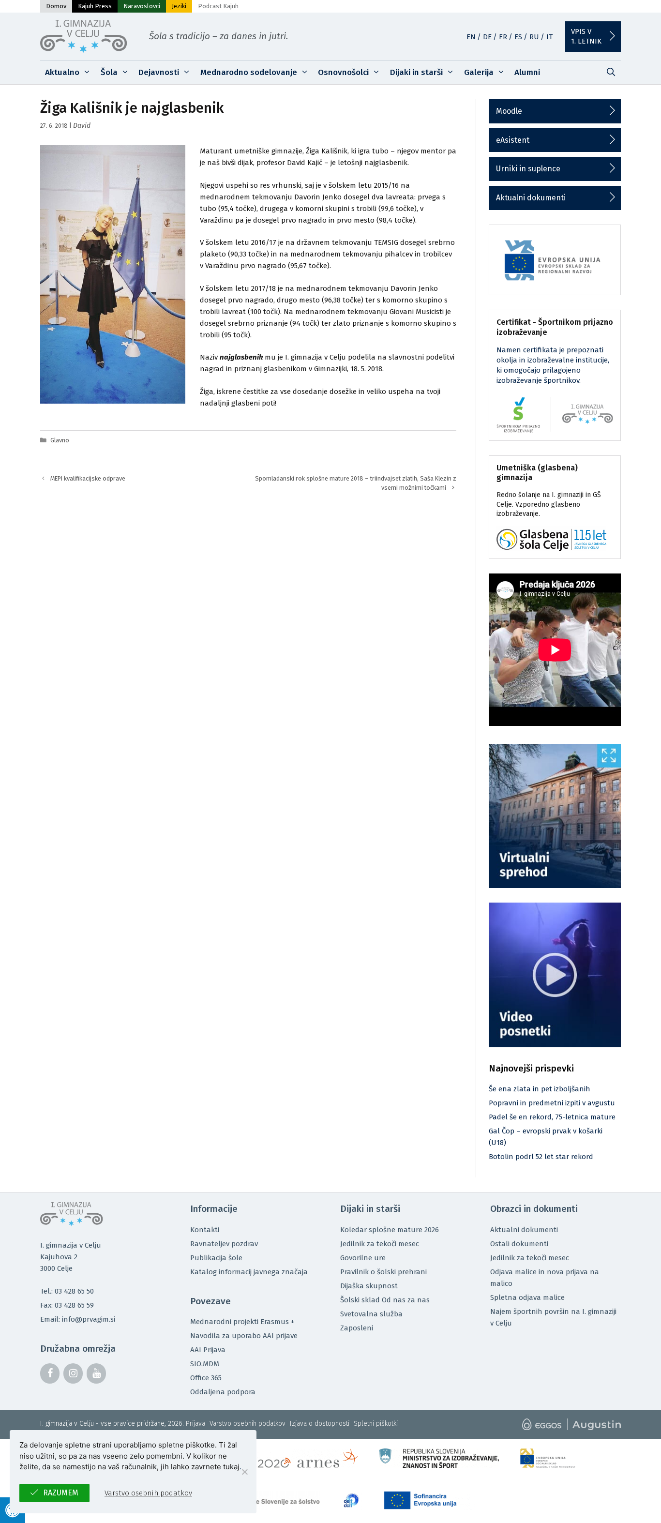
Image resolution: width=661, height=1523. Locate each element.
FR (503, 36)
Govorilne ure (363, 1257)
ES (518, 36)
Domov (56, 6)
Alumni (527, 72)
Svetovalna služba (371, 1314)
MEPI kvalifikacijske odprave (87, 478)
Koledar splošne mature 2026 (389, 1229)
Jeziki (179, 6)
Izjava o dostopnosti (319, 1423)
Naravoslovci (141, 6)
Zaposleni (356, 1328)
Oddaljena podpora (222, 1391)
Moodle (509, 111)
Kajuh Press (95, 6)
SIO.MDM (204, 1363)
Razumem (60, 1492)
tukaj (231, 1466)
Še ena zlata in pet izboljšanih (539, 1089)
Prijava (195, 1423)
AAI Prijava (207, 1349)
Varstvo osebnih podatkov (247, 1423)
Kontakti (204, 1229)
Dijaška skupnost (369, 1286)
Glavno (59, 440)
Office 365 (206, 1377)
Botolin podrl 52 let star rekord (541, 1156)
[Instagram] (73, 1373)
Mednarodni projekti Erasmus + (242, 1321)
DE (487, 36)
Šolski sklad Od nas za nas (385, 1300)
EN (471, 36)
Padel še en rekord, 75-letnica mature (552, 1117)
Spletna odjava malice (527, 1297)
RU (534, 36)
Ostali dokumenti (519, 1243)
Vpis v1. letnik (586, 36)
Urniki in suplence (528, 168)
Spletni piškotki (376, 1423)
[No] (244, 1472)
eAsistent (512, 140)
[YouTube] (96, 1373)
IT (549, 36)
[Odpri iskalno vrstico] (611, 72)
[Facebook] (50, 1373)
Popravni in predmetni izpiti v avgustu (552, 1103)
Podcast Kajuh (218, 6)
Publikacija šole (216, 1257)
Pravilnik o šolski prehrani (383, 1271)
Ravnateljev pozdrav (224, 1243)
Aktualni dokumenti (531, 197)
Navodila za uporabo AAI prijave (244, 1335)
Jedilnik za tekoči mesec (379, 1243)
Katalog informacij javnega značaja (249, 1271)
